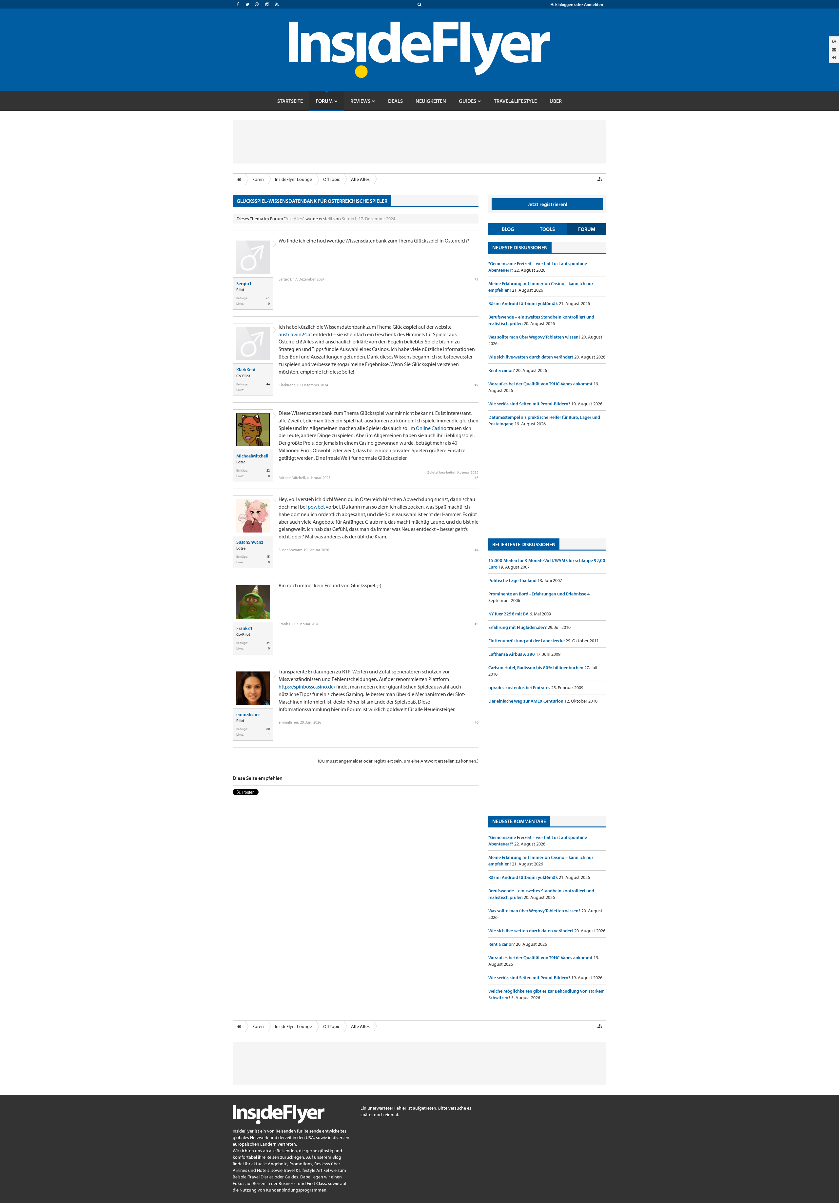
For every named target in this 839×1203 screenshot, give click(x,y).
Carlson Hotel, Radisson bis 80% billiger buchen (536, 667)
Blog (508, 229)
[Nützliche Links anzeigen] (600, 179)
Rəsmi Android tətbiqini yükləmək (523, 303)
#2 (476, 384)
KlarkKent (246, 370)
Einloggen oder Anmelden (578, 4)
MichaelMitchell (252, 456)
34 (268, 643)
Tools (547, 229)
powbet (316, 506)
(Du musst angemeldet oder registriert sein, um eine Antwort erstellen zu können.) (398, 761)
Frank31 (244, 628)
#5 (476, 623)
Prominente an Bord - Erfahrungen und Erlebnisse (537, 594)
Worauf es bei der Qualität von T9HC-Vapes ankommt (541, 384)
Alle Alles (294, 219)
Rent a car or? (502, 370)
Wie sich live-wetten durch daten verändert (531, 357)
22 (268, 470)
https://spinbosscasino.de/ (307, 686)
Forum (586, 229)
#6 (476, 722)
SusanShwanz (249, 542)
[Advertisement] (547, 483)
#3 (476, 477)
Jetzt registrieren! (547, 204)
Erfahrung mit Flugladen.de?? (518, 627)
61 (268, 298)
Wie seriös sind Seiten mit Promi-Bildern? (529, 404)
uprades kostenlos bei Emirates (519, 687)
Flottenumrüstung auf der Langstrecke (527, 641)
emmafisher (248, 714)
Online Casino (431, 428)
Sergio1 (349, 219)
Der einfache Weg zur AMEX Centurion (526, 701)
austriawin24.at (295, 334)
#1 (476, 279)
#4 (476, 549)
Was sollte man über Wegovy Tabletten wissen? (534, 337)
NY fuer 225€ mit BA (509, 614)
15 (268, 556)
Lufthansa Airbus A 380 (512, 654)
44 (268, 384)
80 (268, 729)
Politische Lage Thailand (512, 580)
